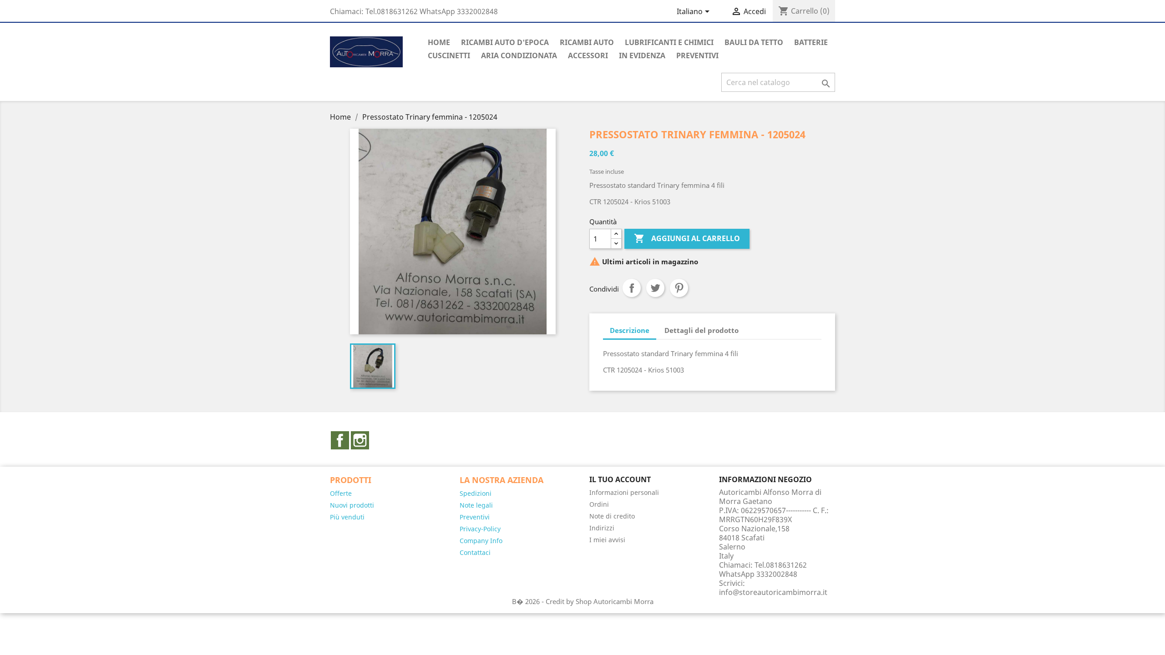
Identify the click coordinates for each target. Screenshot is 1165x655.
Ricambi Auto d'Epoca (505, 42)
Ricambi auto (587, 42)
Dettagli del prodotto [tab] (701, 330)
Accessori (588, 55)
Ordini (599, 504)
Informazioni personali (624, 492)
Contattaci (475, 552)
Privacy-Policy (480, 528)
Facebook (340, 440)
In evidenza (642, 55)
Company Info (481, 540)
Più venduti (347, 517)
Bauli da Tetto (753, 42)
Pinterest (679, 288)
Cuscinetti (449, 55)
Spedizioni (475, 493)
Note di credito (612, 516)
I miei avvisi (607, 539)
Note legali (476, 505)
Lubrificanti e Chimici (669, 42)
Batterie (811, 42)
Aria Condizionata (519, 55)
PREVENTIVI (697, 55)
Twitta (655, 288)
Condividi (632, 288)
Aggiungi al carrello (687, 238)
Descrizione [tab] (629, 330)
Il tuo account (620, 479)
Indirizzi (601, 528)
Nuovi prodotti (352, 505)
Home (439, 42)
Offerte (341, 493)
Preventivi (475, 517)
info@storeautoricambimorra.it (773, 592)
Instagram (360, 440)
